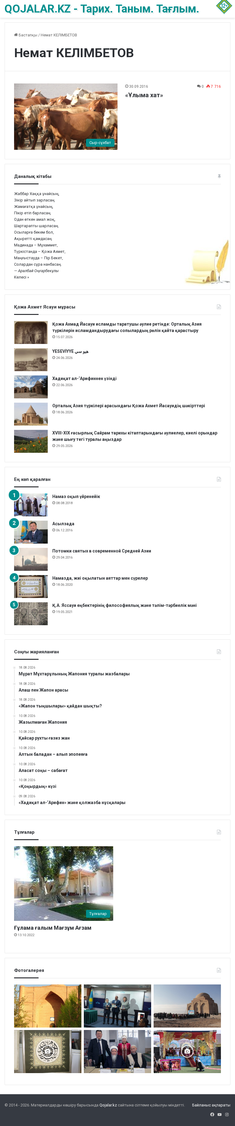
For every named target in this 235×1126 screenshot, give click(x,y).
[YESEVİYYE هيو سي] (31, 359)
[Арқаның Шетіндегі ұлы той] (187, 1051)
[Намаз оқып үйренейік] (31, 504)
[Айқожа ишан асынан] (187, 1006)
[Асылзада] (31, 532)
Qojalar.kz (108, 1105)
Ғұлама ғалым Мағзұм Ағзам (52, 928)
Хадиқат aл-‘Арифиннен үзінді (84, 378)
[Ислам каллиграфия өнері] (47, 1051)
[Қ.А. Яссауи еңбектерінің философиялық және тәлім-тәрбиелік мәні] (31, 613)
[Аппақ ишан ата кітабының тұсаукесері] (117, 1051)
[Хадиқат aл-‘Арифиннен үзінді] (31, 386)
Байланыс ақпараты (211, 1105)
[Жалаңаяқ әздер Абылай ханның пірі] (117, 1006)
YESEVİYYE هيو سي (70, 351)
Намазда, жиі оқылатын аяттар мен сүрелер (100, 578)
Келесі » (21, 277)
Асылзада (63, 523)
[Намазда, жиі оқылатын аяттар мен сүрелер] (31, 586)
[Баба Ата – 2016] (47, 1006)
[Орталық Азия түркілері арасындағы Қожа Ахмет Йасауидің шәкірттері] (31, 414)
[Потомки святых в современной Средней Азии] (31, 559)
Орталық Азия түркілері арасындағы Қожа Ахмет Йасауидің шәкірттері (129, 405)
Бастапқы (27, 35)
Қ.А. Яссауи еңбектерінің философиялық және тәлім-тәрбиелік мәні (124, 605)
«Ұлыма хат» (144, 95)
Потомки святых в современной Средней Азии (101, 550)
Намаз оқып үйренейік (76, 496)
